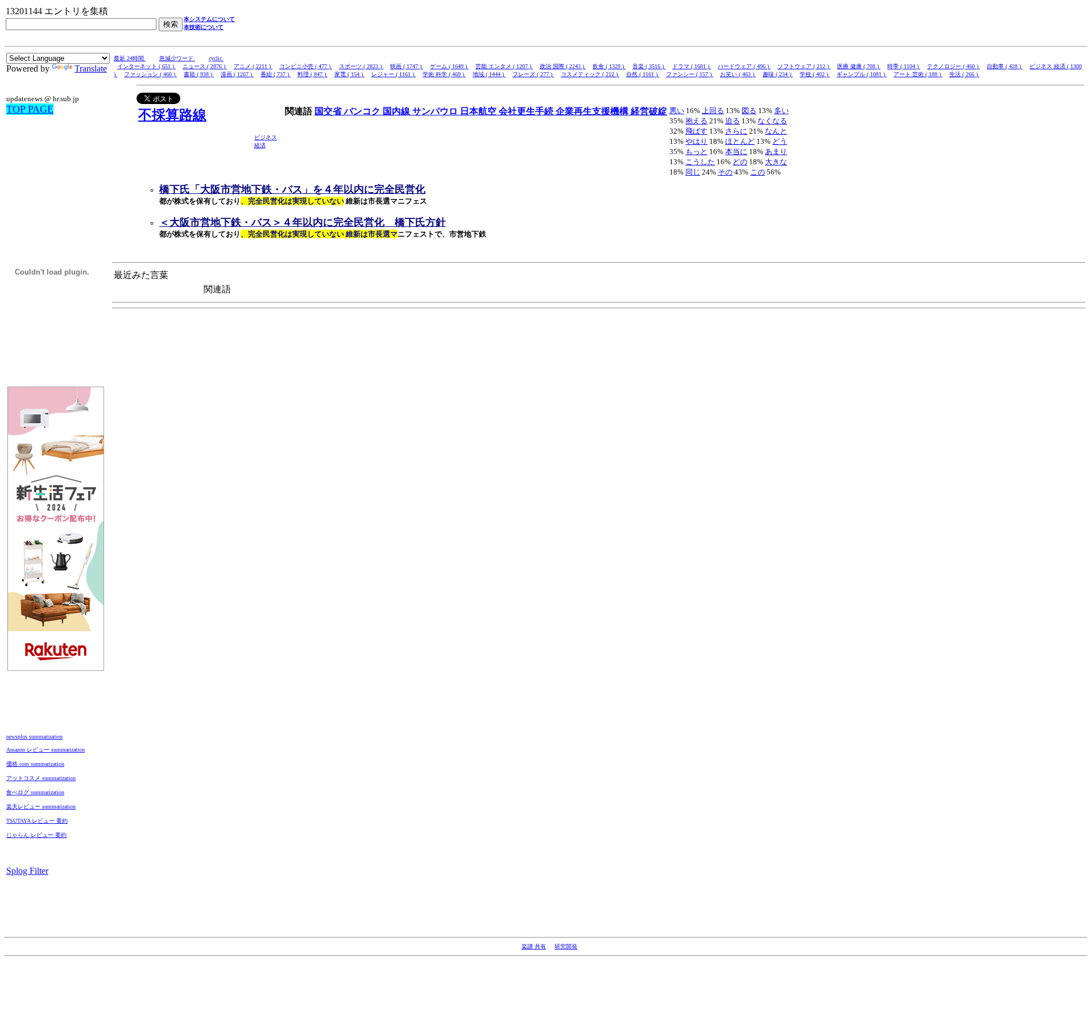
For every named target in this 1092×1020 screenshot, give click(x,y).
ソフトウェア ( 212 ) (803, 66)
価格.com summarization (35, 764)
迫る (732, 121)
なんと (776, 131)
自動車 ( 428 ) (1005, 66)
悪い (676, 110)
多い (781, 110)
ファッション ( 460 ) (150, 74)
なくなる (772, 121)
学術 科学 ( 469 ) (444, 74)
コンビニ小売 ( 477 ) (305, 66)
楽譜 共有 (534, 946)
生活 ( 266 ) (964, 74)
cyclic (216, 58)
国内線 (397, 111)
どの (740, 161)
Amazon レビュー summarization (45, 750)
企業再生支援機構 (593, 111)
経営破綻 (649, 111)
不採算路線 (172, 114)
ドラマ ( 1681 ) (691, 66)
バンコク (363, 111)
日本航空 (479, 111)
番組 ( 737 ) (275, 74)
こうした (700, 161)
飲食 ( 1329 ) (609, 66)
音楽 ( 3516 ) (648, 66)
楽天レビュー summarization (41, 806)
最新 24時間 (130, 58)
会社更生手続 (527, 111)
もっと (696, 151)
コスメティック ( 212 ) (590, 74)
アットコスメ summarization (41, 778)
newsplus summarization (34, 736)
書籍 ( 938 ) (199, 74)
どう (779, 141)
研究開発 (566, 946)
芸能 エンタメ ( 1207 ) (504, 66)
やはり (696, 141)
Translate (91, 68)
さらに (736, 131)
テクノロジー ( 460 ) (953, 66)
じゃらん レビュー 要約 (36, 835)
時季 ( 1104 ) (903, 66)
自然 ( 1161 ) (642, 74)
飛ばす (696, 131)
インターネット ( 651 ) (146, 66)
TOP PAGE (29, 109)
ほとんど (740, 141)
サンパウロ (436, 111)
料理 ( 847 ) (312, 74)
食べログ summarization (35, 792)
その (725, 172)
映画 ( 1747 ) (406, 66)
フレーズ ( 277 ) (533, 74)
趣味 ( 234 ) (778, 74)
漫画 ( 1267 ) (237, 74)
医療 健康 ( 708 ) (858, 66)
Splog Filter (27, 871)
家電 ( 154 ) (349, 74)
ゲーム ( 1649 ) (449, 66)
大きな (776, 161)
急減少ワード (177, 58)
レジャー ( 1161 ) (393, 74)
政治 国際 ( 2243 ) (563, 66)
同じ (692, 172)
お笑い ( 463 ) (738, 74)
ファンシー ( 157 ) (689, 74)
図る (749, 110)
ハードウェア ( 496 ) (744, 66)
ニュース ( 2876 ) (205, 66)
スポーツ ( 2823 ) (361, 66)
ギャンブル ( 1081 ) (862, 74)
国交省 (329, 111)
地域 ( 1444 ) (489, 74)
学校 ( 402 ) (815, 74)
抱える (696, 121)
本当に (736, 151)
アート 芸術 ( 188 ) (918, 74)
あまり (776, 151)
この (757, 172)
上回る (713, 110)
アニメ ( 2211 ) (253, 66)
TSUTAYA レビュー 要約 (37, 821)
